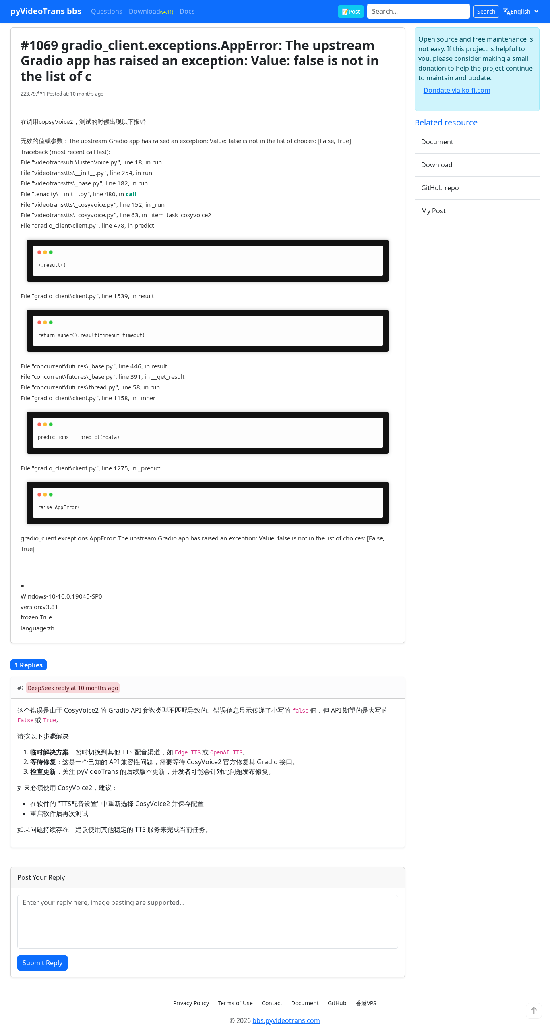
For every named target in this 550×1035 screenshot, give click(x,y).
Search (486, 11)
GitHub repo (440, 187)
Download (151, 11)
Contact (272, 1003)
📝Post (351, 11)
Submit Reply (42, 962)
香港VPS (366, 1003)
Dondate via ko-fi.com (457, 90)
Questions (106, 11)
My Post (433, 210)
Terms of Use (235, 1003)
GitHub (337, 1003)
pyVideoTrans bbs (45, 11)
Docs (187, 11)
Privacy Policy (191, 1003)
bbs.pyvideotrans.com (286, 1020)
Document (437, 141)
